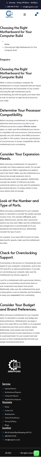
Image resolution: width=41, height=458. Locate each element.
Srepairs (15, 453)
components (15, 295)
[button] (25, 14)
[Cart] (36, 14)
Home (7, 44)
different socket (29, 126)
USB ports (27, 217)
